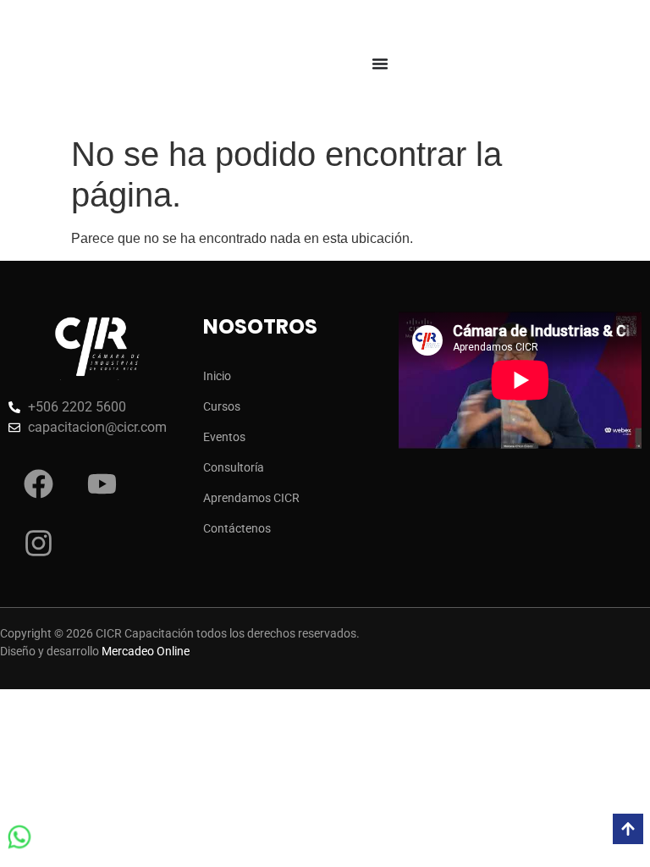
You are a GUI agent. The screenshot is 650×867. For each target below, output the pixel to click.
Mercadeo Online (146, 651)
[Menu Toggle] (380, 63)
